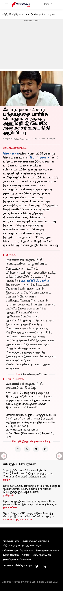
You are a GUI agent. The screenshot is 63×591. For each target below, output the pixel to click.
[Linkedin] (45, 449)
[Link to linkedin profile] (44, 566)
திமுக (6, 480)
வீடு (4, 14)
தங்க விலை (10, 507)
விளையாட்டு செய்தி (30, 14)
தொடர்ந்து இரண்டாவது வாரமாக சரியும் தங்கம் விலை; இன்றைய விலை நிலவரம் (30, 503)
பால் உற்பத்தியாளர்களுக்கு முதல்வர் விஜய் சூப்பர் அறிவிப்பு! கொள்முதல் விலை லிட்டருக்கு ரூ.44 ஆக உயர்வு (31, 489)
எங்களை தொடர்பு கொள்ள (17, 550)
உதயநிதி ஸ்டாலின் (35, 281)
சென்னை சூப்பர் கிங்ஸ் (18, 520)
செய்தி (13, 14)
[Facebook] (18, 449)
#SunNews (19, 426)
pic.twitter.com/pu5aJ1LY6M (22, 429)
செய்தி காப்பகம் (42, 555)
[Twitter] (36, 449)
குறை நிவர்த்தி (10, 555)
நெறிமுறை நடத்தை (47, 550)
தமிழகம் (8, 495)
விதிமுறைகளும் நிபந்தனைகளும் (21, 546)
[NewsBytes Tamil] (21, 4)
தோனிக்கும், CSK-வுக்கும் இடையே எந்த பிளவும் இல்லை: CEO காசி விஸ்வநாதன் (29, 515)
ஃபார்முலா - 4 (40, 158)
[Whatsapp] (27, 449)
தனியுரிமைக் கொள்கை (35, 541)
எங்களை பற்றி (10, 541)
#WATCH (11, 393)
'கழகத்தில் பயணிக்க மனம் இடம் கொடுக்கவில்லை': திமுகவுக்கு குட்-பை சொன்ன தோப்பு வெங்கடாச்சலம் (28, 473)
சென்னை (11, 154)
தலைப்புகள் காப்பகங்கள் (16, 559)
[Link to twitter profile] (37, 566)
